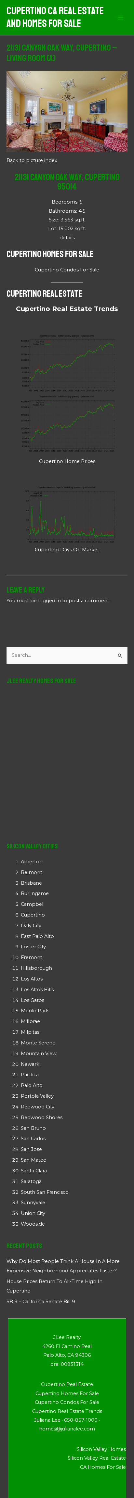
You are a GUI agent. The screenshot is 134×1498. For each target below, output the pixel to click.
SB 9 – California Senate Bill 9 (41, 1302)
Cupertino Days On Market (67, 550)
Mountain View (39, 1053)
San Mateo (34, 1160)
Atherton (32, 862)
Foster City (33, 947)
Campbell (33, 904)
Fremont (31, 957)
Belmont (31, 872)
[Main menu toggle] (120, 17)
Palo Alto (32, 1085)
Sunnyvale (33, 1202)
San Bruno (33, 1128)
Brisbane (31, 883)
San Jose (31, 1149)
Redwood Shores (41, 1117)
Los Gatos (32, 1000)
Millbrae (30, 1021)
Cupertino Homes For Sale (50, 254)
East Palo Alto (37, 936)
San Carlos (33, 1139)
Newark (30, 1064)
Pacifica (30, 1075)
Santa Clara (34, 1171)
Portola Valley (37, 1096)
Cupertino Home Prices (67, 461)
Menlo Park (35, 1011)
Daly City (31, 926)
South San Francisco (45, 1192)
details (67, 238)
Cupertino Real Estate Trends (67, 309)
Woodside (33, 1224)
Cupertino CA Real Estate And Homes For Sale (55, 17)
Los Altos (32, 979)
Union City (33, 1213)
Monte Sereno (38, 1043)
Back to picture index (32, 160)
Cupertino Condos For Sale (67, 270)
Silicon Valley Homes (101, 1449)
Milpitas (30, 1032)
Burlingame (35, 893)
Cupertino (33, 915)
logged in (49, 601)
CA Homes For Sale (103, 1467)
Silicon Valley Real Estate (97, 1458)
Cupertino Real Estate (44, 293)
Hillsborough (36, 968)
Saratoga (31, 1181)
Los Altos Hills (37, 989)
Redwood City (37, 1107)
